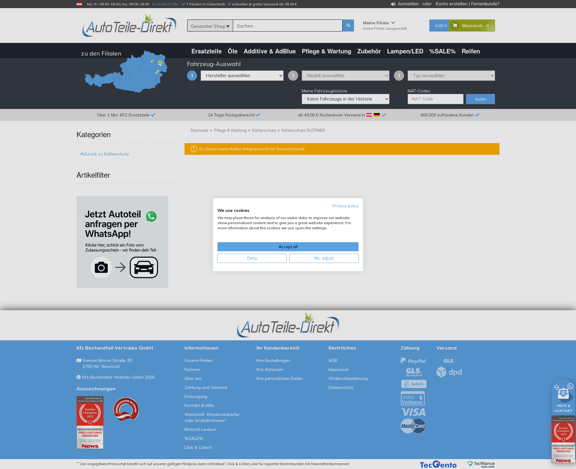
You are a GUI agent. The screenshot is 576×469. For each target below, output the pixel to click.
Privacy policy (345, 205)
